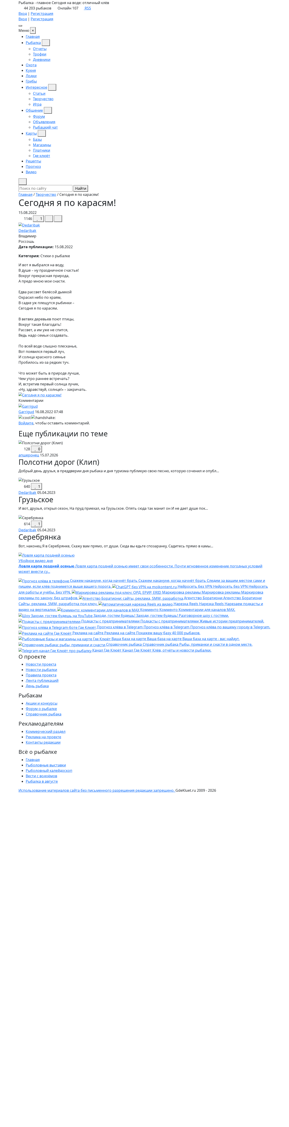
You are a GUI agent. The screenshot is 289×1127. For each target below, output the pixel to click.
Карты (31, 133)
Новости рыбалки (41, 669)
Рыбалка (33, 42)
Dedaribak (27, 230)
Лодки (31, 75)
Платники (41, 150)
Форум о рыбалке (41, 708)
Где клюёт (41, 155)
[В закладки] (58, 218)
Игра (37, 104)
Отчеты (40, 48)
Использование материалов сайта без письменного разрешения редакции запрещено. (97, 790)
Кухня (31, 70)
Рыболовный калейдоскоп (49, 770)
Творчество (43, 98)
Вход (23, 13)
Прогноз (33, 166)
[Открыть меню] (20, 25)
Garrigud (26, 411)
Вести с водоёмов (41, 775)
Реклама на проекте (43, 736)
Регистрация (42, 13)
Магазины (42, 144)
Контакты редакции (43, 742)
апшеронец (29, 455)
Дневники (41, 59)
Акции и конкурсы (41, 703)
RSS (87, 8)
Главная (33, 36)
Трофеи (39, 54)
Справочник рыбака (43, 714)
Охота (31, 64)
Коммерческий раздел (45, 731)
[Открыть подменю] (46, 42)
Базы (37, 139)
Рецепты (33, 161)
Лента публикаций (42, 680)
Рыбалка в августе (42, 781)
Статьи (39, 93)
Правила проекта (41, 675)
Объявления (44, 121)
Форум (39, 116)
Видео (31, 171)
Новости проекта (41, 664)
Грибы (31, 81)
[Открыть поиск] (23, 181)
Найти (80, 188)
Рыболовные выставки (46, 765)
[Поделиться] (49, 218)
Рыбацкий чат (45, 127)
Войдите (26, 423)
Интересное (36, 87)
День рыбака (37, 685)
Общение (34, 110)
